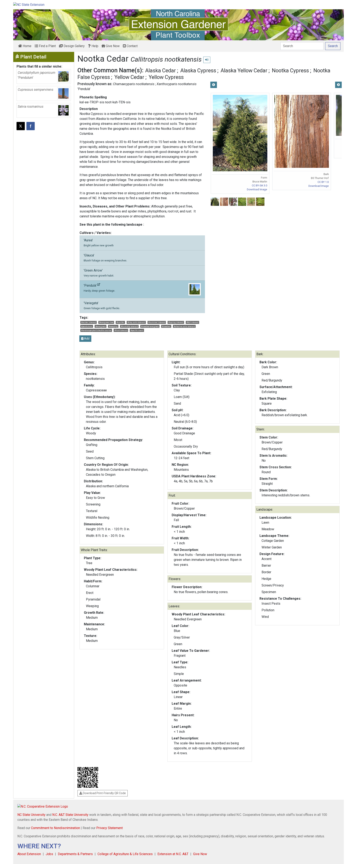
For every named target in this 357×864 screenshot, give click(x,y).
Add (86, 338)
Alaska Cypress (198, 70)
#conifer (120, 322)
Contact (132, 46)
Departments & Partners (75, 854)
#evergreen (100, 326)
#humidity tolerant (129, 326)
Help (94, 46)
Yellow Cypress (166, 77)
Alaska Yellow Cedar (244, 70)
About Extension (29, 854)
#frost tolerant (120, 330)
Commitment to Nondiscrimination (55, 828)
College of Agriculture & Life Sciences (125, 854)
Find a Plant (47, 46)
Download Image (257, 189)
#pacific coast (137, 330)
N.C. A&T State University (70, 815)
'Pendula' (99, 288)
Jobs (49, 854)
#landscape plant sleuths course (96, 330)
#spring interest (175, 322)
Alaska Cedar (160, 70)
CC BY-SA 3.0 (259, 185)
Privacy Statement (109, 828)
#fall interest (192, 322)
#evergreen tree (106, 322)
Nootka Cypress (290, 70)
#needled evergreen (150, 326)
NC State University (31, 815)
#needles (166, 326)
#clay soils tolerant (136, 322)
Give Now (112, 46)
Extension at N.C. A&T (172, 854)
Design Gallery (74, 46)
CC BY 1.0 (323, 182)
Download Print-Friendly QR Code (104, 793)
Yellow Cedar (129, 77)
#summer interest (156, 322)
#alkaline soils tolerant (184, 326)
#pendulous (86, 326)
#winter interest (88, 322)
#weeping (113, 326)
